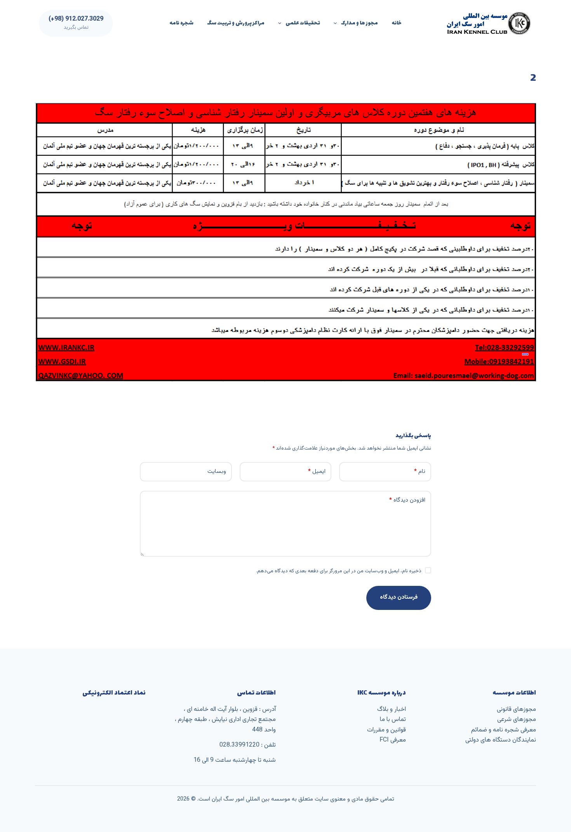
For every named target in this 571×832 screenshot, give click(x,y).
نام (419, 471)
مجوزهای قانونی (516, 709)
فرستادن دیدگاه (399, 597)
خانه (397, 23)
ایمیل (317, 471)
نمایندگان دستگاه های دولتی (500, 740)
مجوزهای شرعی (516, 719)
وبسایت (216, 471)
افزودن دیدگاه (407, 500)
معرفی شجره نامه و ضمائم (503, 730)
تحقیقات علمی (303, 23)
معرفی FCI (393, 740)
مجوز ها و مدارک (359, 23)
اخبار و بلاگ (391, 709)
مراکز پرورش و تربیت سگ (236, 23)
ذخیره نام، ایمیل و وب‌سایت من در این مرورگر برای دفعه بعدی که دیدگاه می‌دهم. (338, 571)
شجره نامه (181, 23)
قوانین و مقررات (386, 730)
